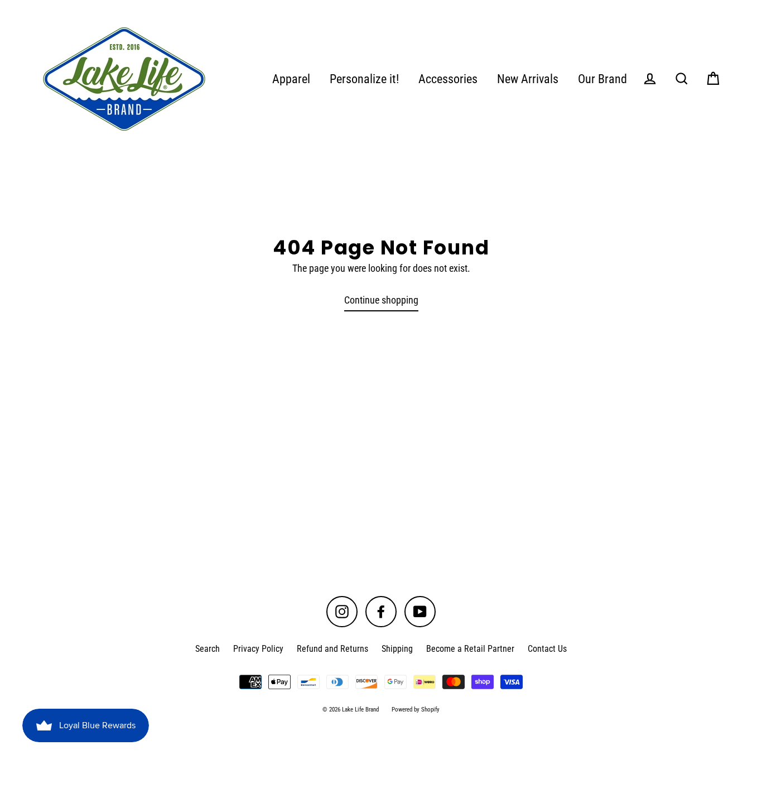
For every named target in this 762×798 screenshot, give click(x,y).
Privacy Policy (258, 648)
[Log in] (649, 79)
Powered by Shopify (416, 709)
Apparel (291, 79)
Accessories (448, 79)
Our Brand (602, 79)
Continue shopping (381, 300)
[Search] (681, 79)
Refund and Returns (332, 648)
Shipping (397, 648)
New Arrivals (527, 79)
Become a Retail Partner (470, 648)
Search (207, 648)
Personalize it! (364, 79)
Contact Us (547, 648)
